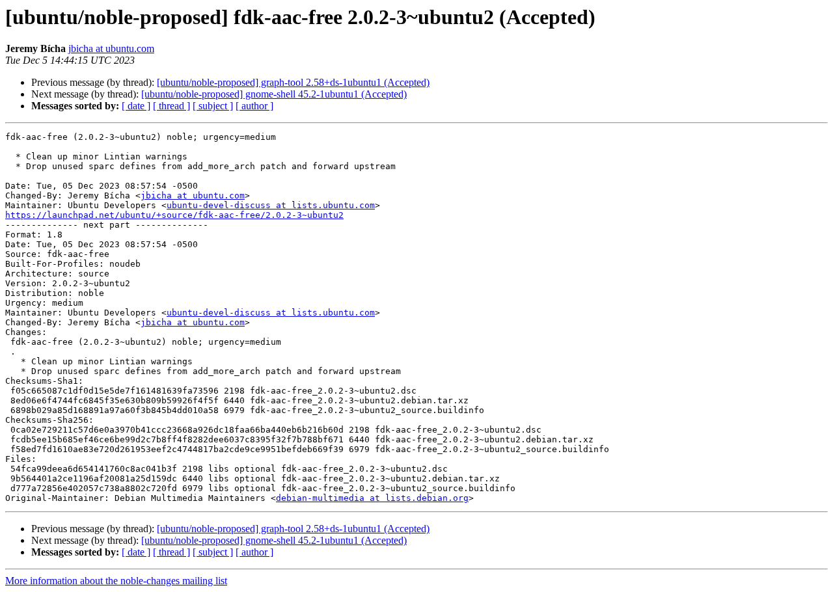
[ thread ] (171, 105)
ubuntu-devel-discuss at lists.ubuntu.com (271, 205)
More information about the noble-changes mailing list (116, 580)
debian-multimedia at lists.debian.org (372, 498)
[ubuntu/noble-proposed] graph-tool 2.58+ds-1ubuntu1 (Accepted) (293, 82)
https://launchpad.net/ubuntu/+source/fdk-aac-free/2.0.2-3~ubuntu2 (174, 215)
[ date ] (136, 105)
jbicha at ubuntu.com (111, 48)
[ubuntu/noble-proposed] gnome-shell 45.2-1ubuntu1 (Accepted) (274, 94)
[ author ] (254, 105)
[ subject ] (213, 105)
